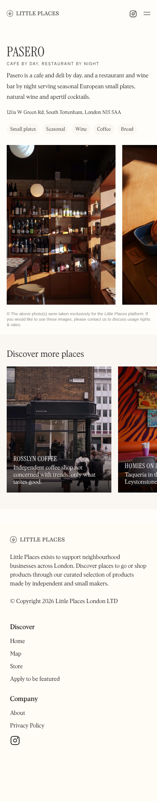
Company (24, 699)
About (17, 713)
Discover (22, 627)
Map (15, 654)
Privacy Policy (27, 726)
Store (16, 666)
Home (17, 641)
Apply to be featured (35, 679)
